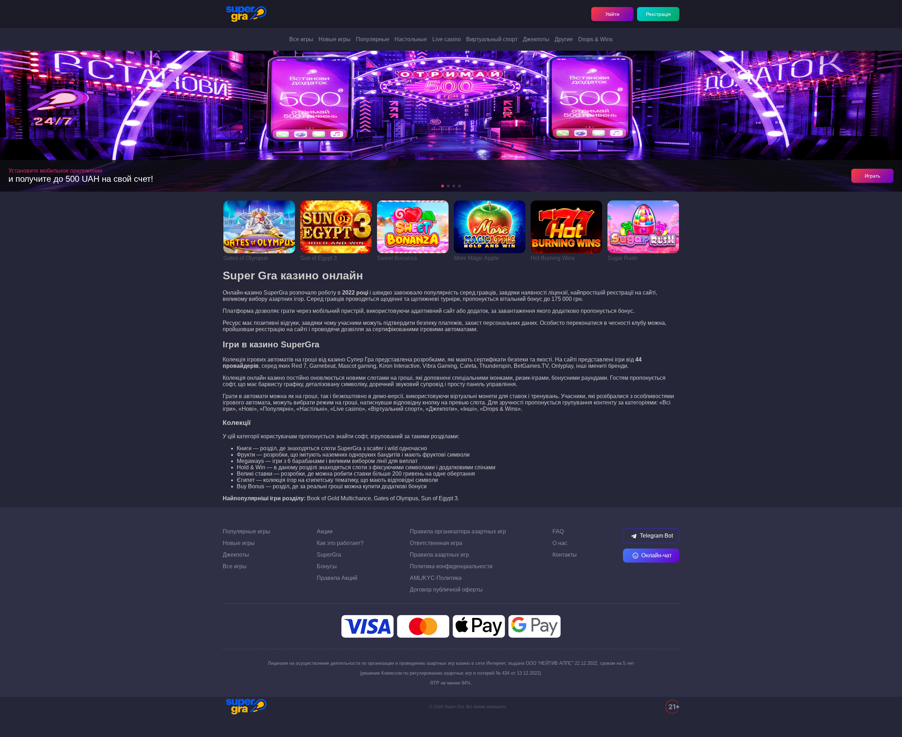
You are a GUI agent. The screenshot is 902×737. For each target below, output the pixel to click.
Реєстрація (658, 14)
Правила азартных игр (439, 555)
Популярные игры (246, 531)
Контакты (564, 555)
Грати (259, 227)
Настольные (411, 39)
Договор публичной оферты (446, 590)
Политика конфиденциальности (451, 566)
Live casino (446, 39)
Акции (325, 531)
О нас (559, 543)
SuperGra (329, 555)
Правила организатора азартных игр (458, 531)
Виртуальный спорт (492, 39)
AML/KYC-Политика (436, 578)
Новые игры (335, 39)
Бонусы (327, 566)
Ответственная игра (436, 543)
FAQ (558, 531)
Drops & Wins (595, 39)
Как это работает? (340, 543)
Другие (564, 39)
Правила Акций (337, 578)
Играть (872, 176)
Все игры (301, 39)
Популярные (372, 39)
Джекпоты (536, 39)
